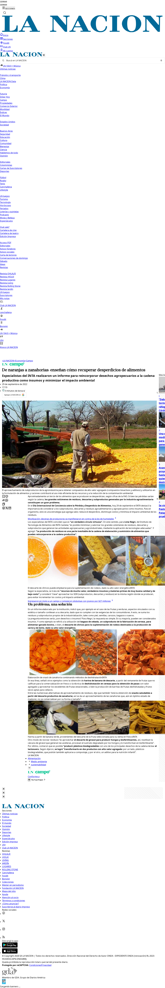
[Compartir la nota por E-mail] (9, 508)
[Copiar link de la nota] (3, 504)
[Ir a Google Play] (10, 946)
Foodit (6, 43)
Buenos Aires (6, 131)
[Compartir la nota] (3, 500)
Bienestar (4, 146)
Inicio (5, 35)
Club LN (7, 46)
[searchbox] (81, 60)
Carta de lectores (8, 255)
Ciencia (3, 149)
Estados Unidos (7, 121)
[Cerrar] (43, 55)
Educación (5, 137)
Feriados (4, 208)
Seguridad (5, 134)
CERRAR (3, 2)
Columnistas (6, 165)
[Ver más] (29, 768)
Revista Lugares (7, 279)
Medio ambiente (39, 761)
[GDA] (9, 974)
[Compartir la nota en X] (6, 508)
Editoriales (5, 162)
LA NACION (8, 360)
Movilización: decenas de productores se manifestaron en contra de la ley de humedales (71, 518)
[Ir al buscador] (4, 12)
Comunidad (5, 143)
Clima (2, 78)
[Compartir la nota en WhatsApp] (6, 500)
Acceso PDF (5, 242)
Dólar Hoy (5, 96)
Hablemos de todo (9, 152)
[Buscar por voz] (161, 60)
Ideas (2, 264)
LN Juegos (5, 196)
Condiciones (35, 965)
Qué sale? (4, 227)
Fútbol (3, 177)
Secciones (8, 39)
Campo (3, 100)
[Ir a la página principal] (82, 31)
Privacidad (46, 965)
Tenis (2, 183)
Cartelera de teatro (9, 233)
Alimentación (34, 758)
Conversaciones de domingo (14, 258)
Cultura (3, 140)
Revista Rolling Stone (10, 286)
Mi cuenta (8, 50)
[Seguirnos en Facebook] (3, 913)
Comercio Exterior (9, 106)
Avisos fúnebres (8, 248)
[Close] (3, 789)
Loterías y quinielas (9, 211)
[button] (82, 200)
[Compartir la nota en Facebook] (3, 508)
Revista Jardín (6, 289)
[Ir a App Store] (10, 952)
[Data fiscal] (4, 983)
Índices (3, 112)
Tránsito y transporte (10, 75)
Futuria (3, 93)
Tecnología (5, 202)
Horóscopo (5, 205)
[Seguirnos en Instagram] (3, 929)
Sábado (3, 261)
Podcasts (4, 214)
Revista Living (6, 282)
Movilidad (5, 109)
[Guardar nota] (3, 496)
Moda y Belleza (7, 217)
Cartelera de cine (8, 230)
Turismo (4, 199)
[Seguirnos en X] (3, 921)
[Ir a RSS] (3, 937)
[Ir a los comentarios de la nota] (6, 496)
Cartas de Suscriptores (11, 168)
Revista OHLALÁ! (8, 273)
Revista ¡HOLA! (7, 276)
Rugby (3, 180)
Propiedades (6, 103)
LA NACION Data (8, 81)
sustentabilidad (38, 764)
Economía (19, 360)
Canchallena (6, 186)
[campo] (13, 365)
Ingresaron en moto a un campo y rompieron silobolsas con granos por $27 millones (69, 601)
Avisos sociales (7, 251)
